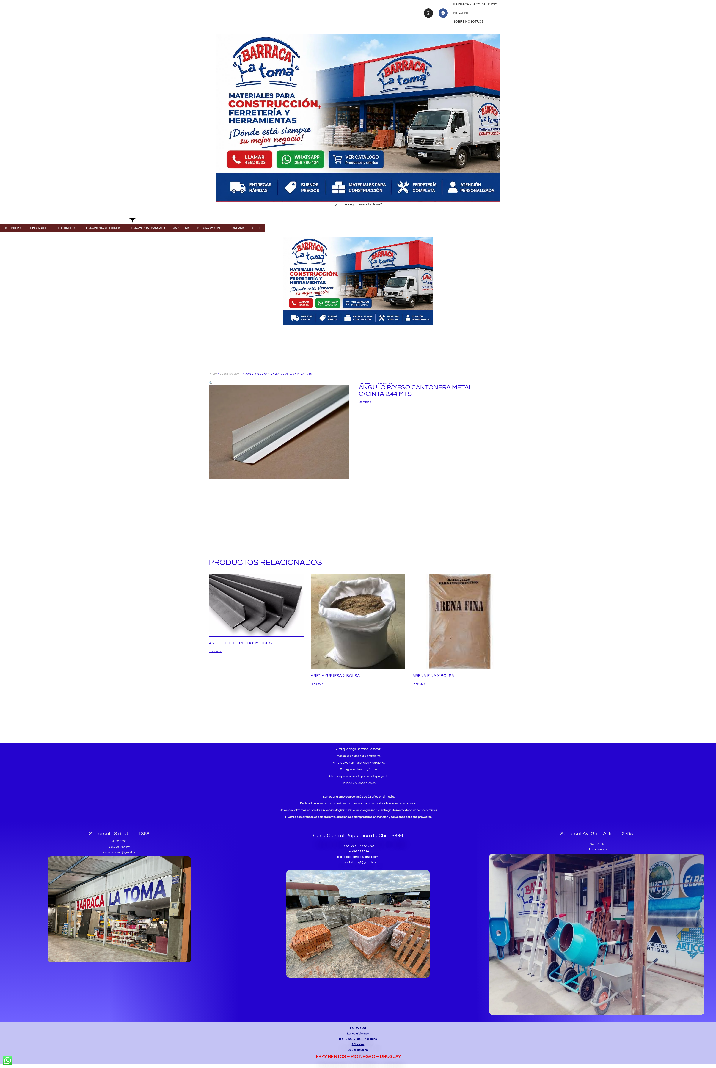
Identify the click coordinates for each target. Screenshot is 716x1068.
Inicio (213, 373)
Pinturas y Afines (210, 228)
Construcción (40, 228)
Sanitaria (238, 228)
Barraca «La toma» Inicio (475, 4)
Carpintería (12, 228)
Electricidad (67, 228)
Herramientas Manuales (148, 228)
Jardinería (181, 228)
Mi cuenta (462, 13)
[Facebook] (443, 13)
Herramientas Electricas (103, 228)
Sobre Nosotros (468, 21)
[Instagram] (428, 13)
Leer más (215, 652)
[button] (211, 383)
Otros (256, 228)
